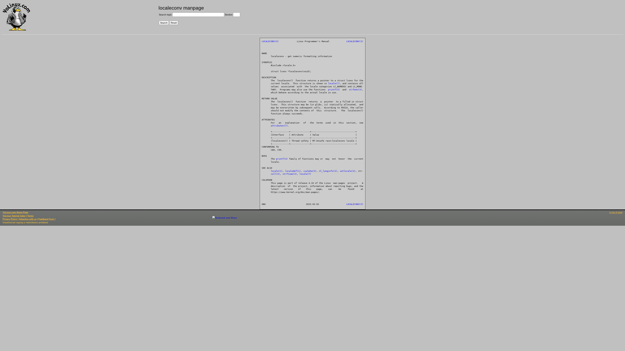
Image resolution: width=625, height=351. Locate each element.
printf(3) (334, 89)
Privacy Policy (10, 219)
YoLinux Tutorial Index (14, 216)
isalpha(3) (309, 171)
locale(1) (277, 171)
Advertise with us (27, 219)
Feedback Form (46, 219)
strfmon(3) (355, 89)
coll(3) (275, 174)
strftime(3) (290, 174)
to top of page (615, 212)
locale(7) (334, 83)
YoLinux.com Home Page (15, 212)
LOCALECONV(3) (270, 41)
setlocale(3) (347, 171)
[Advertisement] (547, 14)
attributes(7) (279, 125)
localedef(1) (293, 171)
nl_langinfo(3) (328, 171)
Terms (30, 216)
